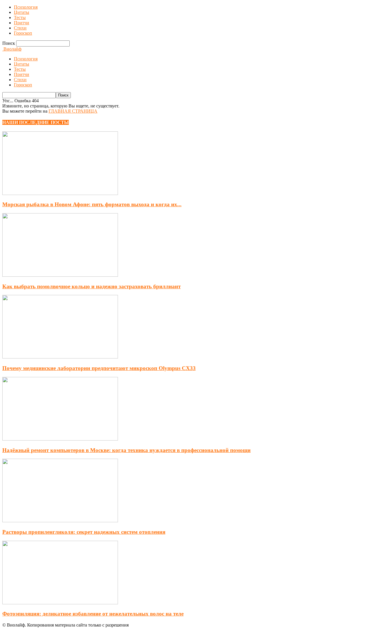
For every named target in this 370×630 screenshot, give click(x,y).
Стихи (20, 27)
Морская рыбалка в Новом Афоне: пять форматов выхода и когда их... (92, 204)
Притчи (21, 22)
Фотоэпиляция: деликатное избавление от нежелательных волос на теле (93, 614)
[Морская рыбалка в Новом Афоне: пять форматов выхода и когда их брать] (60, 193)
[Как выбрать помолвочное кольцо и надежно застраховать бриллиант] (60, 275)
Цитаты (21, 12)
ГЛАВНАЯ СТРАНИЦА (73, 111)
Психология (26, 7)
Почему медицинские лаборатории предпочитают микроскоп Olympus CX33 (99, 368)
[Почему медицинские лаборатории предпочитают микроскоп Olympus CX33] (60, 356)
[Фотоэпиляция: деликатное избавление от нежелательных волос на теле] (60, 602)
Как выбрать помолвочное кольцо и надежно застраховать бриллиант (91, 286)
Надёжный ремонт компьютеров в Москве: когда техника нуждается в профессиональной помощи (126, 450)
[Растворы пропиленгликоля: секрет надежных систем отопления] (60, 520)
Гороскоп (23, 33)
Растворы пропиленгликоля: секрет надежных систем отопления (83, 532)
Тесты (20, 17)
